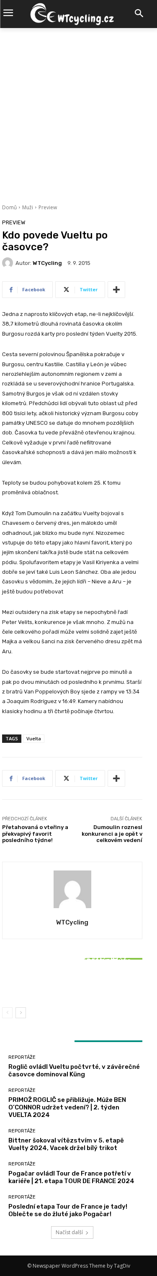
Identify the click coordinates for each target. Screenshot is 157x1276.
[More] (116, 289)
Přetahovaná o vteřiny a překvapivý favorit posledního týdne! (35, 833)
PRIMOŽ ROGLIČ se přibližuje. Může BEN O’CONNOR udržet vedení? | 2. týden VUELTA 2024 (67, 1107)
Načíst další (69, 1232)
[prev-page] (7, 1012)
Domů (9, 207)
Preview (48, 207)
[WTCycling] (8, 262)
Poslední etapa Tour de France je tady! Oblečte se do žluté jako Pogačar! (67, 1210)
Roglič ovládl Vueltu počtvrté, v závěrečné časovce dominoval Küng (74, 1070)
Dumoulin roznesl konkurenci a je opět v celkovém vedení (112, 833)
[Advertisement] (78, 110)
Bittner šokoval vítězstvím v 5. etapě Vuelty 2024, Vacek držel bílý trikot (72, 981)
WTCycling (47, 263)
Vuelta (33, 738)
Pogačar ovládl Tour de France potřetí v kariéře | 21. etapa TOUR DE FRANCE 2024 (71, 1177)
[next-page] (20, 1012)
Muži (27, 207)
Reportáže (71, 949)
